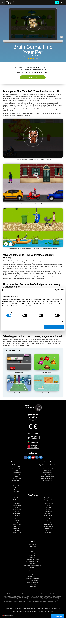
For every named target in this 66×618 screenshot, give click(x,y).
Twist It (48, 530)
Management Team (28, 608)
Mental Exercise (32, 576)
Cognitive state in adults (47, 478)
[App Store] (33, 437)
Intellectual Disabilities (17, 480)
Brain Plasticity (17, 472)
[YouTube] (33, 457)
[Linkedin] (41, 457)
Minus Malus (48, 522)
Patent (33, 552)
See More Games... (48, 538)
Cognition (17, 476)
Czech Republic (8, 615)
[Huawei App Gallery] (33, 446)
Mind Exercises (33, 571)
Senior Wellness (47, 472)
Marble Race (17, 526)
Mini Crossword (17, 500)
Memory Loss (17, 478)
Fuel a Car (48, 519)
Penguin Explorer (48, 503)
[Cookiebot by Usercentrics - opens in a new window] (56, 290)
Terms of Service (9, 608)
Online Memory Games (32, 578)
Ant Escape (17, 511)
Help (31, 611)
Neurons (17, 470)
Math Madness (17, 524)
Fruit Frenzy (17, 501)
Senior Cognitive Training (47, 476)
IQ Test (33, 588)
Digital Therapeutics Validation (47, 465)
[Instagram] (37, 457)
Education (33, 550)
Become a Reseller (17, 611)
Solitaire (17, 507)
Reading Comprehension (32, 582)
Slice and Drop (48, 528)
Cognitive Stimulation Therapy (32, 569)
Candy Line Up (48, 500)
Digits (48, 505)
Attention (17, 491)
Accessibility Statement (40, 611)
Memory (17, 487)
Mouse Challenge (48, 524)
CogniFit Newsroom (39, 608)
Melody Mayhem (17, 534)
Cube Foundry (48, 513)
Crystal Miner (17, 505)
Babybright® (32, 555)
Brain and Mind (17, 466)
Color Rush (17, 536)
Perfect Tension (48, 526)
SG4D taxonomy (47, 482)
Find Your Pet (17, 532)
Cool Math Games (33, 580)
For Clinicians (32, 546)
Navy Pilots (47, 470)
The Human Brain (17, 465)
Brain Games (32, 574)
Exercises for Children (33, 559)
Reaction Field (48, 534)
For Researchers (32, 548)
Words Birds (48, 536)
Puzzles (48, 501)
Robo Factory (17, 509)
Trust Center (50, 611)
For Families (32, 544)
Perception (17, 489)
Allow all (53, 327)
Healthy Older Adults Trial (47, 468)
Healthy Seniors (47, 474)
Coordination (16, 486)
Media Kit (47, 608)
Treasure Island (17, 513)
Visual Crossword (17, 519)
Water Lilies (48, 532)
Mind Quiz (32, 567)
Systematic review (48, 480)
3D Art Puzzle (17, 538)
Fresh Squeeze (48, 515)
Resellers (32, 557)
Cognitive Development (32, 561)
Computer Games (47, 466)
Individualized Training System (32, 565)
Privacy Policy (18, 608)
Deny (12, 327)
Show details (56, 321)
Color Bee (48, 507)
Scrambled (17, 530)
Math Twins (48, 520)
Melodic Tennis (17, 528)
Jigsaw (48, 517)
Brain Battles (32, 586)
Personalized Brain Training (32, 572)
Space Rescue (17, 522)
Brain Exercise (33, 563)
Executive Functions (16, 484)
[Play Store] (33, 442)
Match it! (17, 520)
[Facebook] (25, 457)
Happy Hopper (48, 498)
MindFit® (32, 553)
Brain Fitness (17, 474)
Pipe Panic (17, 503)
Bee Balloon (48, 509)
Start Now (33, 77)
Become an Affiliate (56, 608)
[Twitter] (29, 457)
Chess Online (17, 498)
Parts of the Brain (17, 468)
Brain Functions (16, 482)
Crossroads (48, 511)
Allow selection (33, 327)
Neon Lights (17, 515)
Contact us (26, 611)
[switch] (24, 315)
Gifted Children (33, 584)
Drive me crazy (17, 517)
